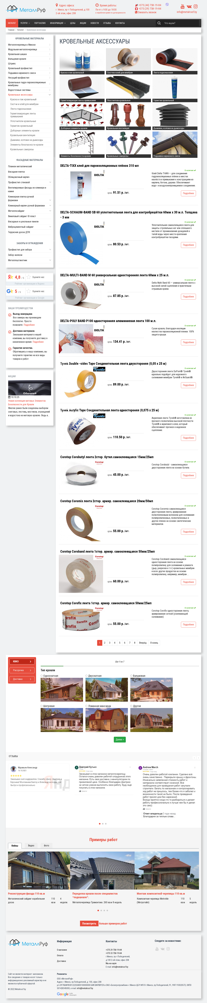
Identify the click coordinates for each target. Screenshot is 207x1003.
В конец (154, 642)
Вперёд (143, 642)
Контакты (120, 23)
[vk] (189, 6)
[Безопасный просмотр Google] (73, 994)
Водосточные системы (19, 90)
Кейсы (15, 845)
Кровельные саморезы (22, 149)
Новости (95, 23)
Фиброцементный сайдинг (21, 226)
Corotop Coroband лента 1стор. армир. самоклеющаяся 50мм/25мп (107, 551)
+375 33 (114, 953)
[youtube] (182, 6)
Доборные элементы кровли (24, 130)
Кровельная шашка (17, 54)
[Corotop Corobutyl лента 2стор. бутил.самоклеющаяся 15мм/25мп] (81, 475)
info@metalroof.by (187, 12)
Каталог (12, 23)
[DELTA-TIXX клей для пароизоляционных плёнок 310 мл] (81, 185)
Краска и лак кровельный (23, 99)
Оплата (60, 955)
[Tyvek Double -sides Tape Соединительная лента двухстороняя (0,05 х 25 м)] (81, 383)
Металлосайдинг (16, 210)
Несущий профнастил (18, 77)
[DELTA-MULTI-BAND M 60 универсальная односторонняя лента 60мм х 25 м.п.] (81, 294)
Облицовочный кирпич (18, 177)
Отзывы (107, 23)
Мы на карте (111, 963)
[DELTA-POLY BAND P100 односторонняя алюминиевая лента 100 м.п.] (81, 338)
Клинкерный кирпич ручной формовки (26, 205)
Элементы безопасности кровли (26, 144)
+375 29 (114, 950)
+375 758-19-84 (150, 5)
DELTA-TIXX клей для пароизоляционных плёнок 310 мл (99, 166)
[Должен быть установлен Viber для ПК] (167, 4)
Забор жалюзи (15, 255)
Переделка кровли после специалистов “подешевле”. (95, 895)
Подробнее (188, 193)
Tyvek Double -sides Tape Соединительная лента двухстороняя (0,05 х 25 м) (113, 363)
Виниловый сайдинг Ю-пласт (22, 216)
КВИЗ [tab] (16, 661)
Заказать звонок (146, 12)
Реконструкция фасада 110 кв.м (26, 893)
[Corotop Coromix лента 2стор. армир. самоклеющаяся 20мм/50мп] (81, 522)
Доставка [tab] (17, 679)
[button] (50, 182)
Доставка (61, 961)
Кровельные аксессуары (20, 94)
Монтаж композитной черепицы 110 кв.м (161, 893)
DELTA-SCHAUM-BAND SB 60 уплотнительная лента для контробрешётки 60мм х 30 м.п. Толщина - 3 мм (128, 214)
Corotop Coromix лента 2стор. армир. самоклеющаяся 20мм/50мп (106, 501)
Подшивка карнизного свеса (22, 73)
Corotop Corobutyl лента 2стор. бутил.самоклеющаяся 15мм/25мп (107, 457)
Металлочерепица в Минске (22, 44)
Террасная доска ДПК (19, 232)
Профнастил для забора (20, 249)
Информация (56, 23)
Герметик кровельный (21, 125)
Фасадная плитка (16, 171)
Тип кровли (48, 670)
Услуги (23, 23)
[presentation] (194, 757)
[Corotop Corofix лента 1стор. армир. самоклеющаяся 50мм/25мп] (81, 619)
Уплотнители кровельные (23, 121)
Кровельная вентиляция (22, 135)
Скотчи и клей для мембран (24, 104)
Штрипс (12, 63)
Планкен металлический (20, 166)
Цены (72, 23)
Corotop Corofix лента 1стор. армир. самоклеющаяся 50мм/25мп (106, 603)
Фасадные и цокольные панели (23, 221)
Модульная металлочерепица (22, 49)
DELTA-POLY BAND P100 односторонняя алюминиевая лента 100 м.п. (108, 321)
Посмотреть (89, 923)
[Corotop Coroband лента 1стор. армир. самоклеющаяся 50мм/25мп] (81, 574)
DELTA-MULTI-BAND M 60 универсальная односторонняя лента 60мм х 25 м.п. (114, 275)
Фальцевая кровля (17, 58)
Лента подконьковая (20, 108)
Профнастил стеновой (19, 182)
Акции (83, 23)
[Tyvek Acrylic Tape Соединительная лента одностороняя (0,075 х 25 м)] (81, 430)
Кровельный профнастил (20, 68)
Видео (31, 845)
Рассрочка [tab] (18, 670)
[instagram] (195, 6)
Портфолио (40, 23)
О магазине (62, 950)
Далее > (120, 739)
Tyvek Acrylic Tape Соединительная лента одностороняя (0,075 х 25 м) (109, 410)
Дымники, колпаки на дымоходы (26, 140)
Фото (46, 845)
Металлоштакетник (17, 260)
